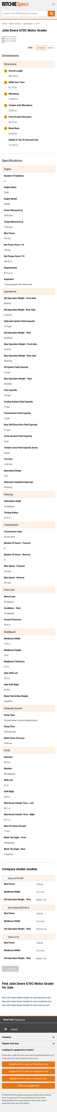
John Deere (28, 23)
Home (4, 23)
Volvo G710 (13, 937)
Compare (10, 968)
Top (52, 1108)
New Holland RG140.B (18, 907)
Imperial (41, 47)
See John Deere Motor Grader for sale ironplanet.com (27, 1001)
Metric (51, 47)
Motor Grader (15, 23)
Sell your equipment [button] (28, 1085)
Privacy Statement (26, 1098)
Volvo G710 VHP (15, 878)
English (15, 1029)
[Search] (51, 13)
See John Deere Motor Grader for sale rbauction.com (26, 997)
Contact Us (20, 1019)
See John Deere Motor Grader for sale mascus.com (26, 1005)
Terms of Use (39, 1098)
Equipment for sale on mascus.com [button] (28, 1078)
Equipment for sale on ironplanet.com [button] (28, 1071)
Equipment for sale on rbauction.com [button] (28, 1064)
